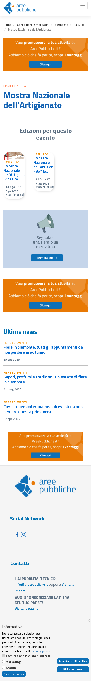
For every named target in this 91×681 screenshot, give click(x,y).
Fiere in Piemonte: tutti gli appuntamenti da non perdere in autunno (43, 349)
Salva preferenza (14, 674)
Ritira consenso (73, 669)
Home (7, 24)
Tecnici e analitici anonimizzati (28, 656)
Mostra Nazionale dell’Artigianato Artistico (16, 172)
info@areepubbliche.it (31, 584)
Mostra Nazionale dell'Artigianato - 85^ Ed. (46, 164)
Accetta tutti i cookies (73, 661)
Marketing (13, 662)
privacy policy (41, 651)
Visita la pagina (26, 608)
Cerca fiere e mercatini (33, 24)
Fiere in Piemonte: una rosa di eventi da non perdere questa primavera (43, 409)
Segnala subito (46, 257)
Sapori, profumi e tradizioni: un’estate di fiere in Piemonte (45, 379)
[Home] (20, 8)
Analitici (11, 668)
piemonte (61, 24)
